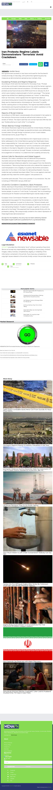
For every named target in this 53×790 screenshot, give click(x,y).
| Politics (39, 18)
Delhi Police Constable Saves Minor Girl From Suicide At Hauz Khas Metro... (27, 410)
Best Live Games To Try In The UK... (7, 350)
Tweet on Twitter (33, 64)
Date (4, 63)
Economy (47, 18)
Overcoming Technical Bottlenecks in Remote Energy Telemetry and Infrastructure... (19, 355)
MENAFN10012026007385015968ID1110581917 (18, 223)
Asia (26, 18)
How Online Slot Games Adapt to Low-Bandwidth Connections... (14, 352)
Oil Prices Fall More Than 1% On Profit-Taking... (21, 505)
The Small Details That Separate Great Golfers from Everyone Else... (15, 357)
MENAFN (5, 71)
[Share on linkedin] (46, 64)
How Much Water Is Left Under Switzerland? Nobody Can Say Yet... (27, 553)
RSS (11, 780)
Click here (14, 735)
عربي (23, 1)
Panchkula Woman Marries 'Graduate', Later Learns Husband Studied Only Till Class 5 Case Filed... (27, 692)
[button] (27, 1)
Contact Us (6, 747)
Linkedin (12, 778)
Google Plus (13, 774)
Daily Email (12, 776)
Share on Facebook (23, 64)
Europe (13, 18)
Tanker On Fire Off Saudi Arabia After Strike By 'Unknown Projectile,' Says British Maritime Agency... (25, 584)
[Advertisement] (27, 12)
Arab (20, 18)
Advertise (6, 749)
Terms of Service (8, 742)
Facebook (12, 770)
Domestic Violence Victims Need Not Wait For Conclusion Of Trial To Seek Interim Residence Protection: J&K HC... (27, 469)
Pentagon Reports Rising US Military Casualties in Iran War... (26, 445)
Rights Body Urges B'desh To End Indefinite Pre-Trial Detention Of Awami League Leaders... (24, 625)
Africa (32, 18)
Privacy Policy (7, 744)
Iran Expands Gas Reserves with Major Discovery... (22, 661)
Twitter (12, 772)
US (6, 18)
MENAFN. (11, 785)
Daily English (8, 756)
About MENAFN (8, 751)
